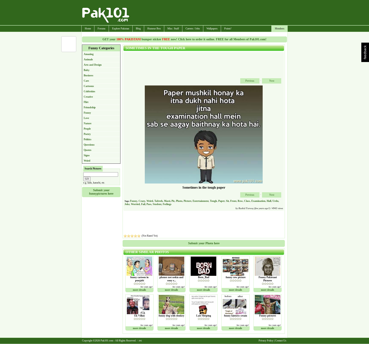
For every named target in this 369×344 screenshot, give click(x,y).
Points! (227, 28)
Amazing (89, 54)
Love (86, 118)
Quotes (87, 150)
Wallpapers (212, 28)
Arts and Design (93, 64)
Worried (135, 204)
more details (139, 289)
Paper (221, 200)
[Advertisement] (208, 13)
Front (233, 200)
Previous (249, 80)
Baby (86, 70)
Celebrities (89, 91)
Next (271, 80)
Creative (88, 96)
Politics (87, 139)
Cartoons (89, 86)
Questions (89, 144)
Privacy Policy (266, 340)
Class (247, 200)
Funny (87, 112)
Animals (88, 59)
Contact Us (280, 340)
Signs (87, 155)
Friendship (90, 107)
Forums (101, 28)
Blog (138, 28)
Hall (269, 200)
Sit (227, 200)
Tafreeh (158, 200)
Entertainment (201, 200)
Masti (167, 200)
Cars (86, 80)
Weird (87, 160)
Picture (187, 200)
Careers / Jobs (193, 28)
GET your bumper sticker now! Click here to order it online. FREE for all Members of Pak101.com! (184, 39)
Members (279, 28)
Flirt (86, 102)
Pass (148, 204)
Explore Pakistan (120, 28)
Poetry (87, 134)
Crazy (142, 200)
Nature (87, 123)
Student (157, 204)
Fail (143, 204)
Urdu (275, 200)
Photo (179, 200)
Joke (127, 204)
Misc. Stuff (173, 28)
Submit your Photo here (204, 243)
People (87, 128)
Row (240, 200)
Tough (213, 200)
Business (88, 75)
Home (88, 28)
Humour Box (154, 28)
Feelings (167, 204)
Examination (258, 200)
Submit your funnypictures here (101, 192)
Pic (173, 200)
